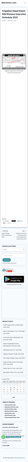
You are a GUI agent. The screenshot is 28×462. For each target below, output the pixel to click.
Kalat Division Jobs (10, 405)
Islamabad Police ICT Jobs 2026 (12, 350)
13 (14, 387)
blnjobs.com (21, 457)
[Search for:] (14, 249)
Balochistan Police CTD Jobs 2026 (13, 372)
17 (4, 389)
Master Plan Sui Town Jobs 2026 (12, 368)
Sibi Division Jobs (10, 413)
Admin (5, 20)
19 (10, 389)
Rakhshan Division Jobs (11, 407)
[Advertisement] (14, 38)
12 (10, 387)
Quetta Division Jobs (11, 409)
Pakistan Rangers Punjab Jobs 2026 (13, 354)
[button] (3, 437)
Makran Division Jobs (11, 411)
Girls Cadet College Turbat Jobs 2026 (14, 358)
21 (17, 389)
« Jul (13, 397)
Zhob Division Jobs (10, 415)
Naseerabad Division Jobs (12, 417)
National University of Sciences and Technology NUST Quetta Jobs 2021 (21, 235)
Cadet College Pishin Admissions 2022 (7, 234)
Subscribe (6, 260)
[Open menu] (25, 3)
